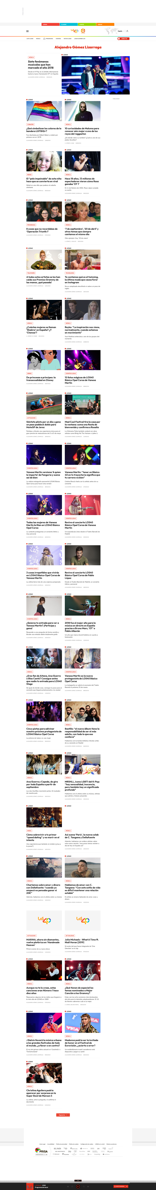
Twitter (78, 1124)
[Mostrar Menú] (28, 31)
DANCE (82, 24)
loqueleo (97, 1154)
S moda (89, 1154)
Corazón (30, 124)
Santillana (74, 1149)
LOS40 (45, 24)
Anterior (68, 1186)
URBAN (100, 24)
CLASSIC (64, 24)
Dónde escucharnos (112, 1144)
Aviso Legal (42, 1144)
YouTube (74, 1124)
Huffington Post (60, 1151)
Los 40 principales (66, 1149)
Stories (88, 1124)
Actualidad (31, 418)
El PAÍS (57, 1149)
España (120, 31)
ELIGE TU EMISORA (120, 1186)
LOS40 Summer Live (79, 38)
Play (78, 1186)
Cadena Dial (88, 1151)
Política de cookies (74, 1144)
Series (29, 373)
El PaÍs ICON (81, 1154)
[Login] (127, 31)
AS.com (97, 1149)
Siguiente (62, 1115)
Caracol (110, 1149)
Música (38, 38)
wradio (75, 1151)
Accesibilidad (50, 1144)
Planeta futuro (102, 1151)
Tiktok (70, 1124)
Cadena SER (92, 1149)
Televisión (31, 273)
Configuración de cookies (87, 1144)
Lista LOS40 (30, 38)
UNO (69, 1151)
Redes (29, 174)
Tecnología (70, 273)
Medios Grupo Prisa (41, 1154)
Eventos (58, 38)
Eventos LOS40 (71, 373)
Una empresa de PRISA (41, 1150)
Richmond (56, 1154)
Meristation (106, 1154)
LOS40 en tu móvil (100, 1144)
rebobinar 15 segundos (72, 1186)
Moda (29, 831)
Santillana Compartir (84, 1149)
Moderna (65, 1154)
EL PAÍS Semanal (95, 1151)
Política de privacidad (61, 1144)
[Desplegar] (78, 1180)
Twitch (85, 1124)
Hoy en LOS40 (67, 38)
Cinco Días (82, 1151)
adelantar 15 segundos (84, 1186)
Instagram (67, 1124)
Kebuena (108, 1151)
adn (103, 1149)
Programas (49, 38)
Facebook (81, 1124)
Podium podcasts (74, 1154)
